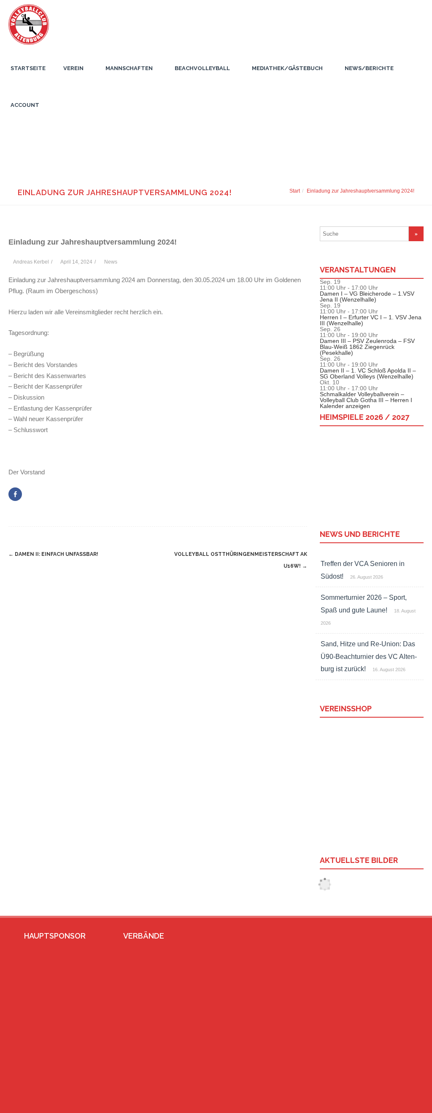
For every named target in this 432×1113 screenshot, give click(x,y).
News (110, 261)
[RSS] (406, 1103)
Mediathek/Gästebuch (287, 68)
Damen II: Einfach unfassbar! (53, 554)
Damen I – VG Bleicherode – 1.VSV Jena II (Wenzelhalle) (367, 296)
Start (294, 191)
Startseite (28, 68)
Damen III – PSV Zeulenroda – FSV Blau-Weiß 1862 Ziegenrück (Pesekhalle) (367, 346)
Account (25, 105)
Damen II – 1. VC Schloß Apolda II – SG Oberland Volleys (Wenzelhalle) (368, 373)
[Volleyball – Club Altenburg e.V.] (26, 47)
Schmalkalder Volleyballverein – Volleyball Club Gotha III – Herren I (366, 397)
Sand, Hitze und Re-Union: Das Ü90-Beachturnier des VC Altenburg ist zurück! (369, 656)
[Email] (393, 1103)
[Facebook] (379, 1103)
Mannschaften (129, 68)
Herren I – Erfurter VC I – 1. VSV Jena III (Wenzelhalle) (370, 320)
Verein (73, 68)
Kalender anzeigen (345, 406)
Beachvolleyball (202, 68)
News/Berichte (369, 68)
